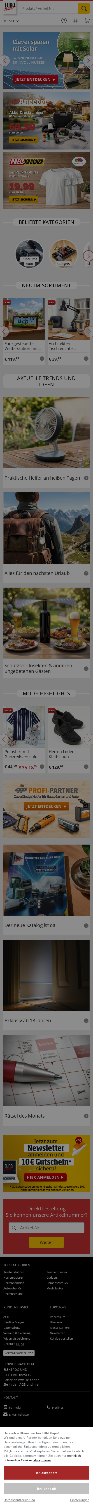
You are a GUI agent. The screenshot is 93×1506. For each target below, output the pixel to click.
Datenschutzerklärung (19, 1500)
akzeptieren (42, 1460)
